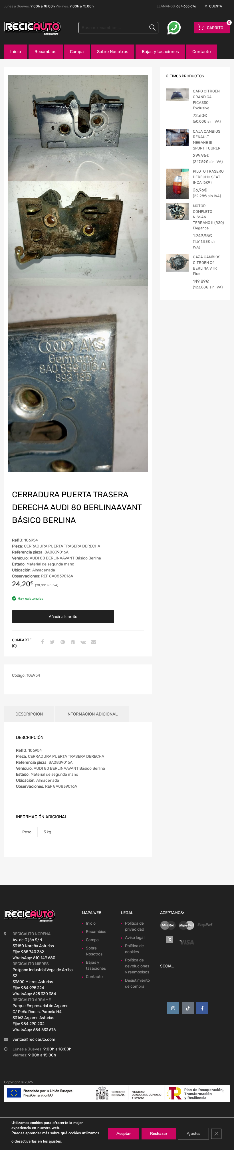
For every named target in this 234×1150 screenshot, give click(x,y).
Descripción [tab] (29, 714)
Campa (77, 51)
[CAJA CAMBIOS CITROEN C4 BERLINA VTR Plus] (177, 262)
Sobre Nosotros (112, 51)
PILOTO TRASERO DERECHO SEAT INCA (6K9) (208, 177)
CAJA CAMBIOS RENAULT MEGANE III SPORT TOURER (207, 139)
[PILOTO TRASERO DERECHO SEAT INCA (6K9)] (177, 184)
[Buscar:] (118, 27)
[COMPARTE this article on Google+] (62, 642)
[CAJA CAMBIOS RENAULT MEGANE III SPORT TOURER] (177, 137)
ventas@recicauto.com (34, 1039)
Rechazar (158, 1133)
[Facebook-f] (202, 1008)
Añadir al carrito (63, 616)
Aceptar (123, 1133)
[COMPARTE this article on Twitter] (51, 642)
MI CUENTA (213, 6)
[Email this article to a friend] (92, 642)
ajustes (55, 1141)
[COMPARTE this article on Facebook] (41, 642)
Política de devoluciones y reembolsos (137, 966)
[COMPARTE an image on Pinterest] (72, 642)
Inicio (15, 51)
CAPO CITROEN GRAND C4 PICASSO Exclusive (206, 99)
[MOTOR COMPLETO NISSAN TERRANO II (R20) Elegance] (177, 211)
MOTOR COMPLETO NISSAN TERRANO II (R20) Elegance (208, 217)
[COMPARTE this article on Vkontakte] (82, 642)
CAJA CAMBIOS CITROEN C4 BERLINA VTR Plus (206, 265)
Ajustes (193, 1133)
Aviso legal (134, 937)
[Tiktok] (188, 1008)
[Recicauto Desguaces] (28, 28)
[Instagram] (173, 1008)
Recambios (46, 51)
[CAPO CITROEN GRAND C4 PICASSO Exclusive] (177, 94)
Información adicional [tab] (92, 714)
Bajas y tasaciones (160, 51)
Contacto (201, 51)
